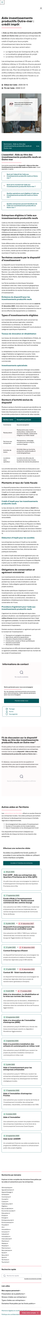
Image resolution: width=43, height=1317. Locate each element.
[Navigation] (2, 2)
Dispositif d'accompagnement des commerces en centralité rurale (18, 928)
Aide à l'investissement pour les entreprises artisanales (17, 1068)
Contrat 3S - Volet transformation (18, 972)
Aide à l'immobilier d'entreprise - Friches (18, 1094)
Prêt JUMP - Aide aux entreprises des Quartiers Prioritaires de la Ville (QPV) (20, 876)
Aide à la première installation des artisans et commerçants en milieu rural (21, 1045)
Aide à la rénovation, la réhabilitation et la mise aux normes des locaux (21, 995)
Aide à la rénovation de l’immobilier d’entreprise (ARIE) (19, 1021)
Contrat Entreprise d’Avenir (15, 950)
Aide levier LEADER (11, 1139)
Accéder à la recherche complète (32, 1278)
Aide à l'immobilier (11, 1117)
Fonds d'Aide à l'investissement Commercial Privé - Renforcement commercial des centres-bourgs (18, 900)
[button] (41, 8)
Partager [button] (12, 709)
